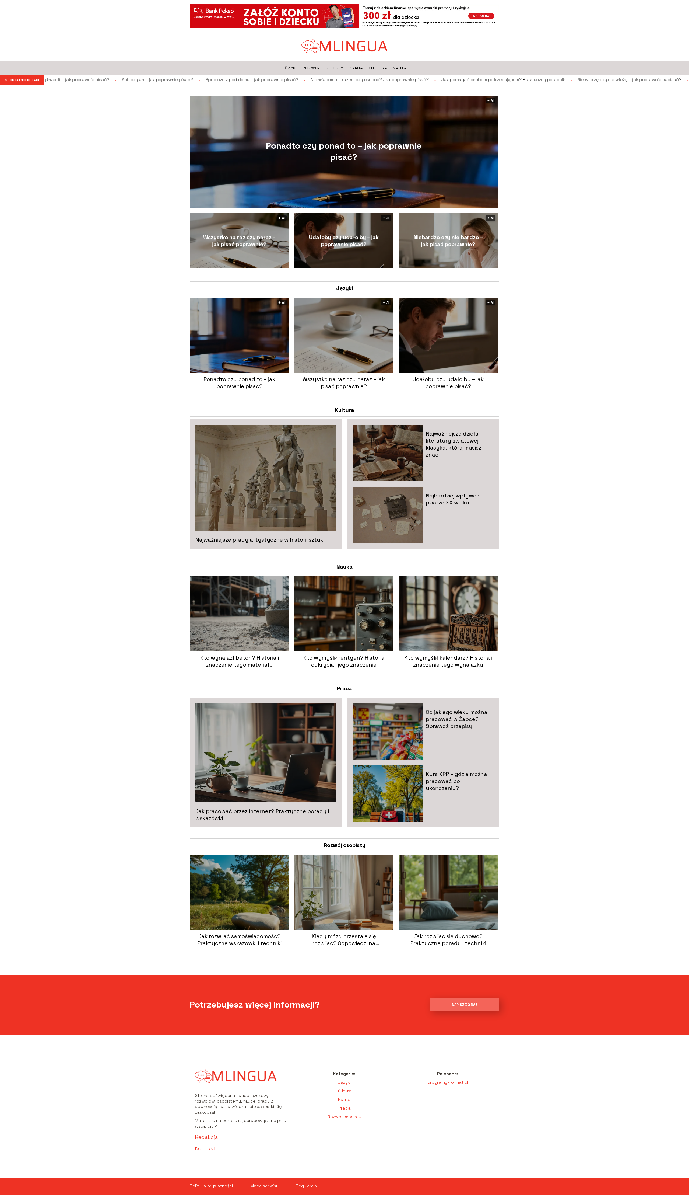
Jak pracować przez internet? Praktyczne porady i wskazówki (262, 815)
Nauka (344, 566)
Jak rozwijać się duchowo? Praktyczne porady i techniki (448, 940)
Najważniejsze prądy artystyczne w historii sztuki (259, 539)
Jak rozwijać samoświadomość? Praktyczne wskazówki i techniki (239, 940)
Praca (344, 688)
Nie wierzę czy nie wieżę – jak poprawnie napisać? (549, 79)
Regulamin (306, 1186)
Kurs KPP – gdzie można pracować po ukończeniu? (456, 781)
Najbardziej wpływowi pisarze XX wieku (454, 499)
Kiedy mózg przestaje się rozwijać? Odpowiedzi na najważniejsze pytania (344, 940)
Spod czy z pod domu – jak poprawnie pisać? (171, 79)
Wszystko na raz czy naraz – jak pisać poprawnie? (239, 241)
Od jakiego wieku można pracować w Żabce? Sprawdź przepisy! (456, 719)
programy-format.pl (447, 1082)
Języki (344, 288)
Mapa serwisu (264, 1186)
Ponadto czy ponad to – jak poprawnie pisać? (343, 151)
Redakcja (206, 1137)
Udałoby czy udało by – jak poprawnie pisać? (344, 241)
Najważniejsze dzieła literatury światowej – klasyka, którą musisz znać (454, 444)
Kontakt (205, 1148)
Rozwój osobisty (344, 845)
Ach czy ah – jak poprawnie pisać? (77, 79)
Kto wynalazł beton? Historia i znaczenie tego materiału (239, 661)
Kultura (344, 409)
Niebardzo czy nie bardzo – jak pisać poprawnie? (448, 241)
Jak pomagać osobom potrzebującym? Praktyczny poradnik (423, 79)
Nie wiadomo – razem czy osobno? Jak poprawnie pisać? (289, 79)
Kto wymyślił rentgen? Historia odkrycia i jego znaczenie (344, 661)
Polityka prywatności (211, 1186)
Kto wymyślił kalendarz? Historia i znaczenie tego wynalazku (448, 661)
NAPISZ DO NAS (465, 1004)
